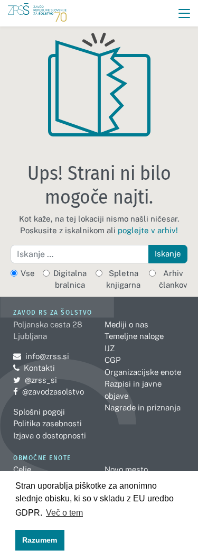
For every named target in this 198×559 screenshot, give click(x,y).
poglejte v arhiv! (148, 230)
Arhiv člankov (173, 279)
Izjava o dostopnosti (49, 435)
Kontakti (39, 367)
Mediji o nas (126, 324)
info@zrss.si (41, 356)
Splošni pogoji (39, 411)
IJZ (110, 348)
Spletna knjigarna (123, 279)
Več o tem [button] (64, 512)
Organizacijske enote (143, 372)
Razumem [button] (39, 540)
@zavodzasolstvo (48, 391)
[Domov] (37, 13)
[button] (184, 13)
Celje (22, 469)
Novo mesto (126, 469)
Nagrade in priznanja (143, 407)
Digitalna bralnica (70, 279)
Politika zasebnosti (47, 423)
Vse (28, 273)
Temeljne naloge (134, 336)
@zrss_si (35, 379)
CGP (112, 359)
